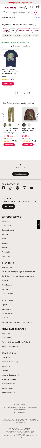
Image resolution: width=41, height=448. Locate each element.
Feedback (39, 225)
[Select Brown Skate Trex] (24, 125)
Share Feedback (20, 174)
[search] (4, 12)
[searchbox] (17, 12)
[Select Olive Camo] (5, 125)
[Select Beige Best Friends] (29, 125)
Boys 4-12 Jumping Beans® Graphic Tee (29, 131)
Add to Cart (8, 83)
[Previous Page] (13, 93)
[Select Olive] (10, 125)
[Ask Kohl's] (36, 12)
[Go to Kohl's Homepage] (10, 8)
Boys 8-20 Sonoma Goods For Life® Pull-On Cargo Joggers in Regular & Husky (10, 131)
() (14, 79)
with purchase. (20, 3)
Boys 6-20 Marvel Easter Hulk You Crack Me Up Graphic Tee (10, 71)
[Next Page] (25, 93)
